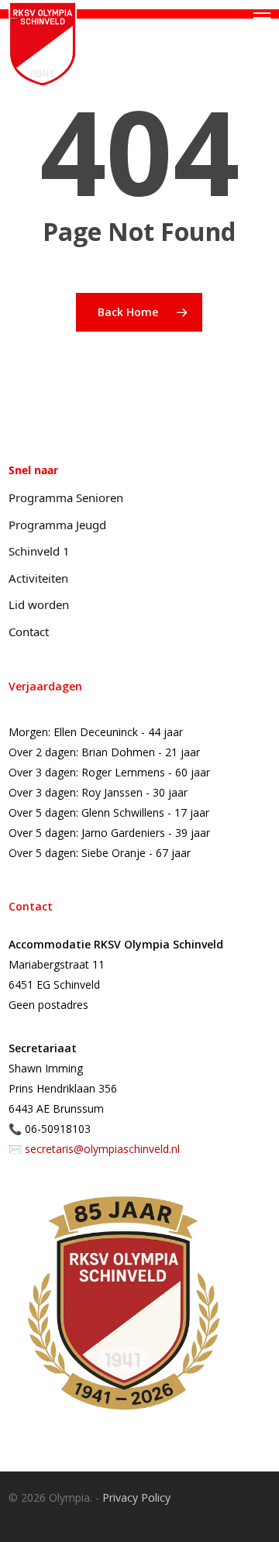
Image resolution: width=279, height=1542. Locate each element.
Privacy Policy (136, 1497)
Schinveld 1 (39, 551)
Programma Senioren (66, 497)
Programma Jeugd (57, 524)
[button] (261, 18)
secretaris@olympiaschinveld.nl (102, 1148)
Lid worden (39, 604)
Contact (29, 631)
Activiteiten (38, 578)
